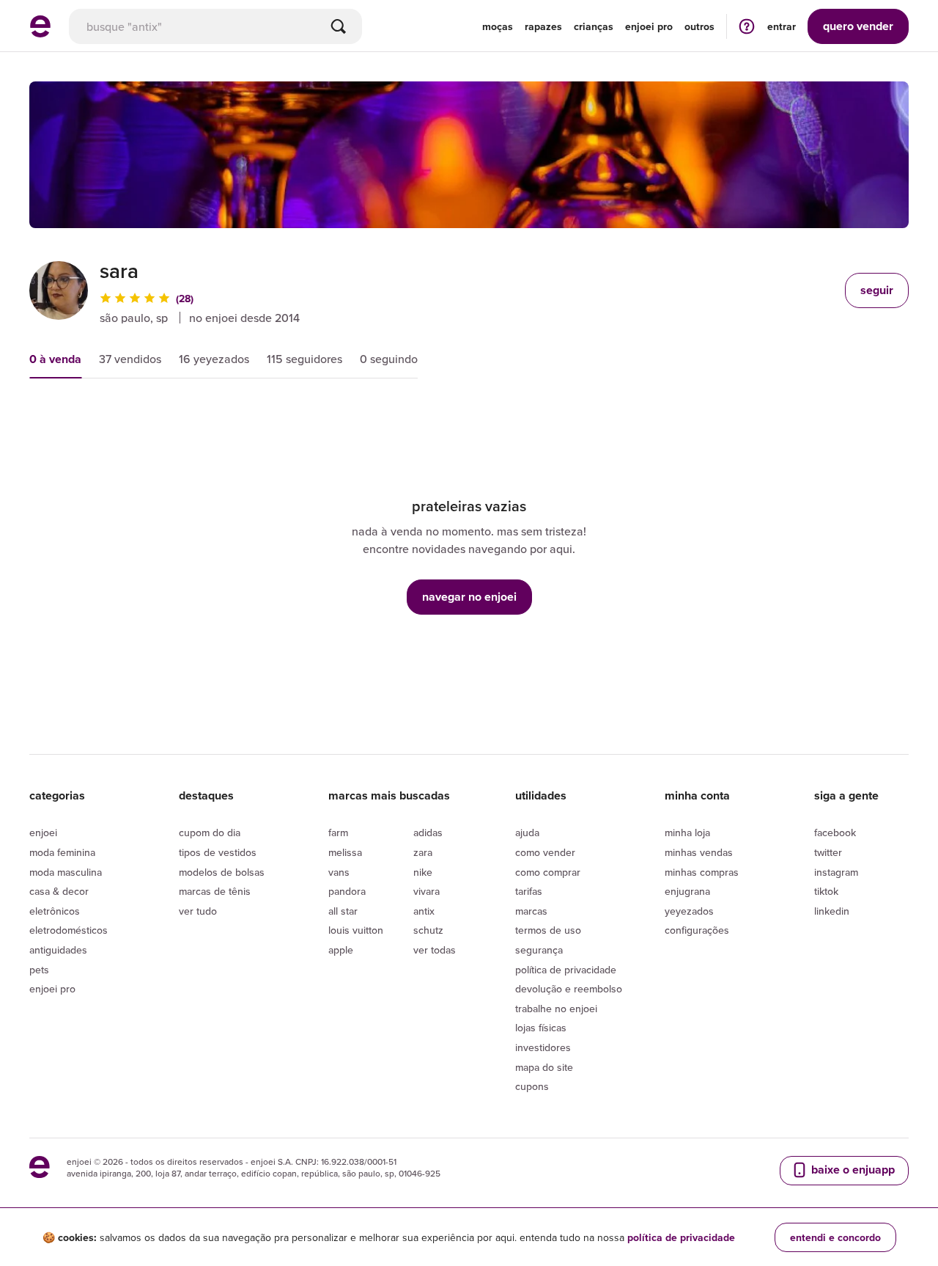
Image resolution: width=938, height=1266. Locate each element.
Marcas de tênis (215, 891)
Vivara (426, 891)
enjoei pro (649, 26)
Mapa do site (544, 1067)
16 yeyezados (214, 359)
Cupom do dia (209, 832)
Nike (422, 872)
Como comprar (547, 872)
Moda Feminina (62, 852)
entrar (781, 26)
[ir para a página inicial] (40, 33)
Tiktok (826, 891)
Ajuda (527, 832)
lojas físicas (540, 1027)
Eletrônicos (54, 911)
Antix (424, 911)
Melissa (345, 852)
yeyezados (689, 911)
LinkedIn (831, 911)
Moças (497, 26)
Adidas (428, 832)
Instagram (836, 872)
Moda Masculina (65, 872)
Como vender (545, 852)
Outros (699, 26)
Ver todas (434, 950)
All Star (343, 911)
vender (858, 26)
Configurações (697, 930)
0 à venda (55, 359)
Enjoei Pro (52, 988)
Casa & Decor (59, 891)
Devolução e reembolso (568, 988)
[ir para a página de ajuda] (747, 26)
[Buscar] (338, 26)
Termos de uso (548, 930)
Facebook (835, 832)
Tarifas (528, 891)
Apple (340, 950)
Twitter (828, 852)
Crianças (593, 26)
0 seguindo (389, 359)
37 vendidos (130, 359)
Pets (39, 969)
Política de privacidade (565, 969)
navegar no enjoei (469, 596)
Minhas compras (702, 872)
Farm (338, 832)
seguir (876, 290)
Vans (339, 872)
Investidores (543, 1047)
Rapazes (543, 26)
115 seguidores (304, 359)
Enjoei (43, 832)
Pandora (347, 891)
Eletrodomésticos (68, 930)
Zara (422, 852)
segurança (539, 950)
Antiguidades (58, 950)
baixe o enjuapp (851, 1169)
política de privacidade (681, 1237)
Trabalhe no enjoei (556, 1008)
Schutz (428, 930)
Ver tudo (198, 911)
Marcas (531, 911)
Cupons (532, 1086)
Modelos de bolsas (222, 872)
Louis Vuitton (355, 930)
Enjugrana (687, 891)
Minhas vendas (699, 852)
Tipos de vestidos (217, 852)
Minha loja (687, 832)
